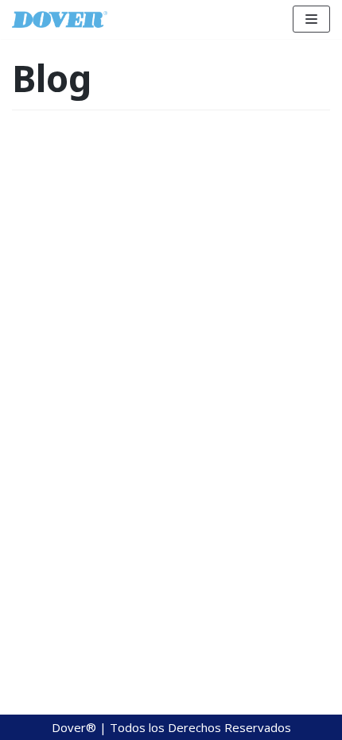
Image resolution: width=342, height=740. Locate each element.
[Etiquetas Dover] (59, 19)
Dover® (75, 727)
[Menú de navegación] (311, 19)
